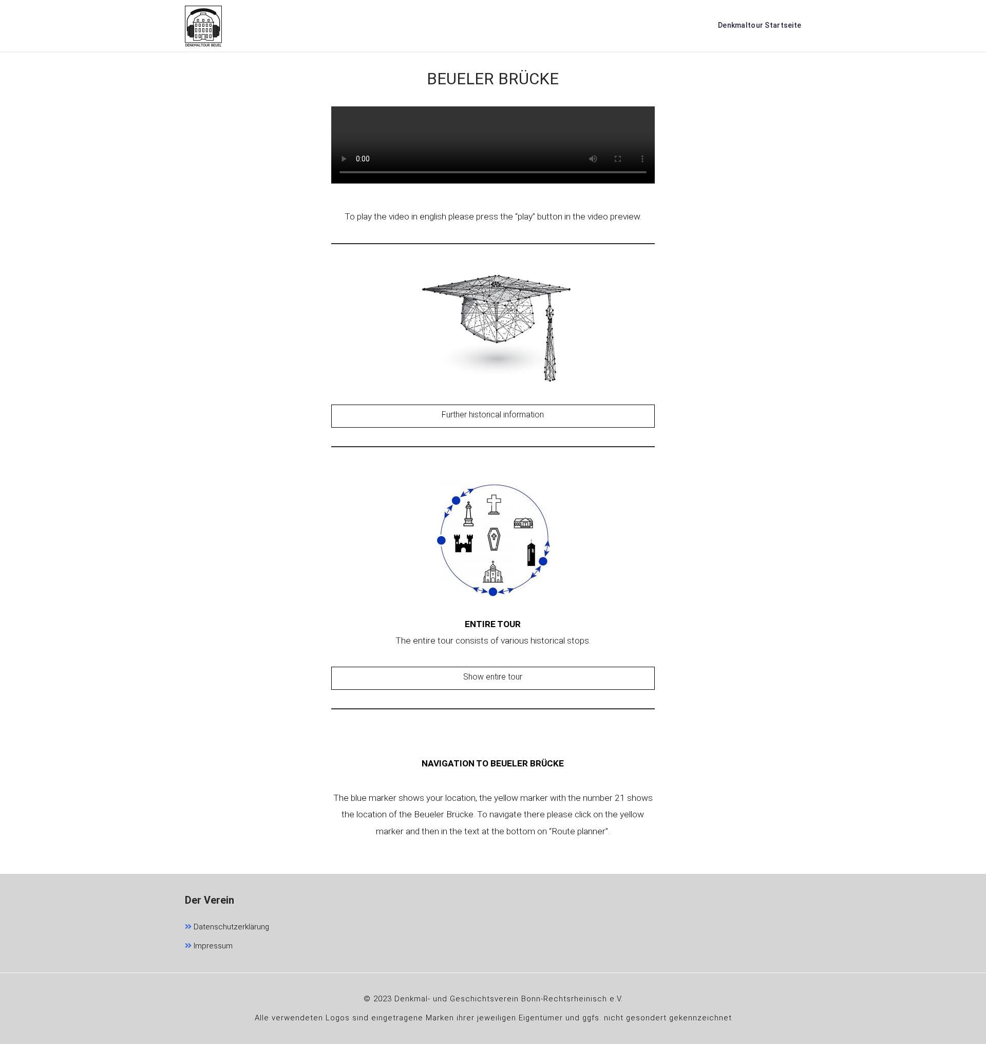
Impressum (212, 945)
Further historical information (493, 414)
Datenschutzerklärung (230, 926)
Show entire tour (492, 677)
